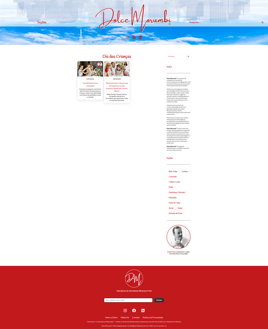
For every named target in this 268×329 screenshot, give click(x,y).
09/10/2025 (117, 79)
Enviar (159, 300)
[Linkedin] (140, 37)
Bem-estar (173, 171)
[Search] (262, 22)
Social (171, 208)
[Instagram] (128, 37)
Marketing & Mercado (177, 192)
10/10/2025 (90, 79)
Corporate (173, 176)
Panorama (172, 197)
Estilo (171, 187)
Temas (180, 208)
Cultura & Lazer (174, 182)
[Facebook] (134, 37)
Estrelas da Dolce (175, 213)
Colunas (185, 171)
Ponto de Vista (174, 203)
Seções (41, 22)
